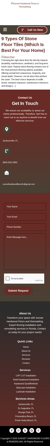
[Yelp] (25, 430)
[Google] (31, 430)
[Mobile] (7, 151)
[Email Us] (7, 173)
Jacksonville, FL (10, 141)
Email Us (8, 180)
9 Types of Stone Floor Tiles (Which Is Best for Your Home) (23, 44)
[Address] (7, 129)
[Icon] (38, 430)
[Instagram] (18, 430)
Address (8, 136)
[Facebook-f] (11, 430)
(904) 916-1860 (10, 162)
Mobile (7, 158)
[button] (5, 30)
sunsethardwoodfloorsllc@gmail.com (19, 184)
